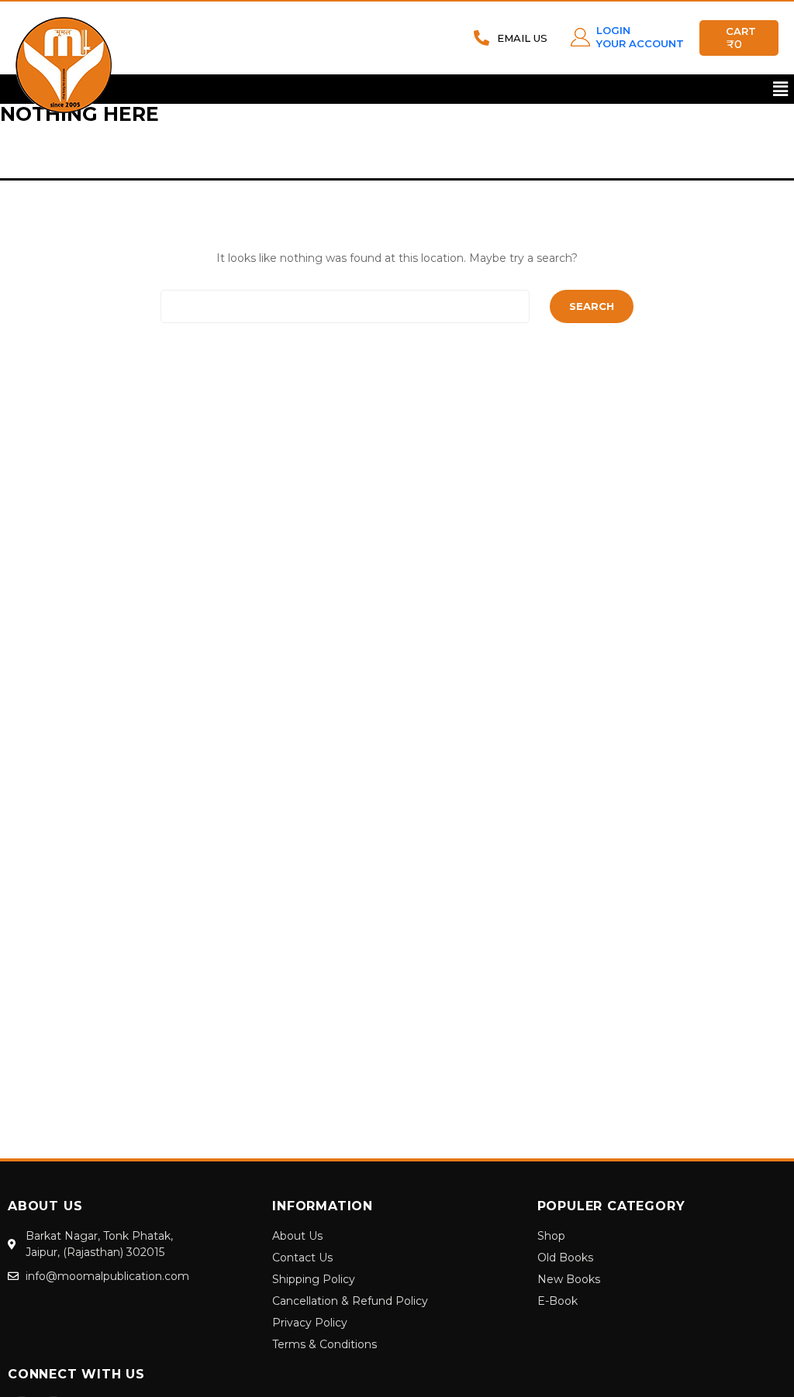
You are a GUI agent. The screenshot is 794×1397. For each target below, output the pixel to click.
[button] (781, 89)
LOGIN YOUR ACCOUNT (640, 37)
